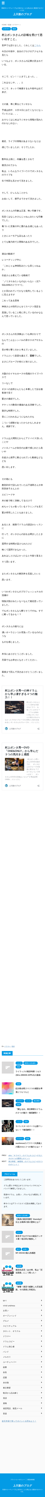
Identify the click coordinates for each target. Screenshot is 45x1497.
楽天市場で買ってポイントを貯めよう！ (19, 1421)
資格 (5, 1403)
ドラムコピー (9, 1341)
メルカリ (7, 1357)
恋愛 (5, 1377)
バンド (6, 1351)
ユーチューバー (9, 1362)
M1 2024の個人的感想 (25, 1253)
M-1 (4, 1300)
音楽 (13, 1046)
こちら (37, 45)
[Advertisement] (22, 822)
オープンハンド (9, 1315)
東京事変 (7, 1388)
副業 (5, 1367)
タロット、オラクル (11, 1331)
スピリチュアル (9, 1326)
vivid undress (9, 1305)
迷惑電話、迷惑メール (12, 1408)
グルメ (6, 1321)
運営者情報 (31, 1479)
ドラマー (7, 1046)
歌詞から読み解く (10, 1393)
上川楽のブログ (22, 14)
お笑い (6, 1310)
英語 (5, 1398)
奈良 (5, 1372)
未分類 (6, 1382)
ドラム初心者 (9, 1346)
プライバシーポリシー (17, 1479)
